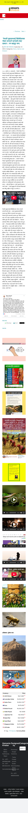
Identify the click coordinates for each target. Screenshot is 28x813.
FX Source (12, 731)
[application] (14, 499)
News (14, 49)
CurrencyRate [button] (20, 731)
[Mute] (21, 513)
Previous (17, 31)
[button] (14, 500)
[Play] (4, 513)
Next (23, 31)
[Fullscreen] (23, 513)
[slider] (12, 512)
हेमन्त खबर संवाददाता (8, 47)
